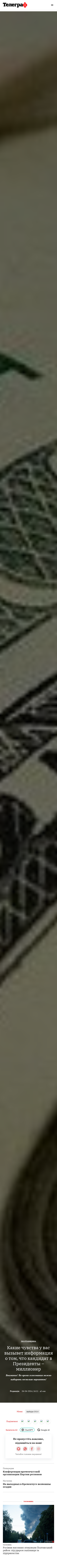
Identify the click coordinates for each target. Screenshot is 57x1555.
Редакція (14, 1391)
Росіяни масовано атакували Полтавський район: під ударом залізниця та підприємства (27, 1550)
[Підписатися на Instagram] (38, 1449)
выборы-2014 (32, 1411)
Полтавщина (28, 1341)
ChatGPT (29, 1430)
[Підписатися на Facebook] (32, 1449)
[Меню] (52, 5)
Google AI (45, 1430)
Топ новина (7, 1545)
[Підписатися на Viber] (25, 1449)
